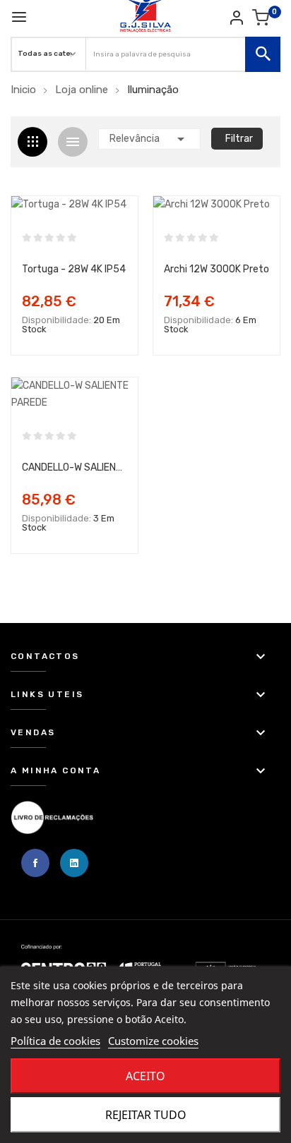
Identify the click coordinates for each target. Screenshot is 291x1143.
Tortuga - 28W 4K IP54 (74, 269)
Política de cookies (55, 1041)
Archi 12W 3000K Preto (216, 269)
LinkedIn (74, 863)
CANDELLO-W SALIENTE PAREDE (74, 467)
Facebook (35, 863)
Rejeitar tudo (145, 1115)
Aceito (145, 1076)
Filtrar (239, 139)
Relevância (149, 139)
